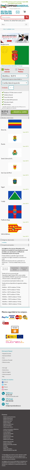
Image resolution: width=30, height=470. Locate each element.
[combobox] (15, 76)
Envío (3, 358)
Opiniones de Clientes (6, 355)
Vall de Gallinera (5, 234)
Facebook (6, 382)
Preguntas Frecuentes (6, 353)
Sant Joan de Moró (6, 173)
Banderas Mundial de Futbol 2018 (10, 450)
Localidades (9, 29)
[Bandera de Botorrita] (15, 124)
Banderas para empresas (8, 439)
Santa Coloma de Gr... (7, 158)
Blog (3, 376)
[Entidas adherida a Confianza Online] (15, 329)
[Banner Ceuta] (15, 38)
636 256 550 (6, 13)
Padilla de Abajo (5, 220)
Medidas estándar (7, 70)
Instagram (6, 389)
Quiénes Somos (5, 370)
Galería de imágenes (6, 372)
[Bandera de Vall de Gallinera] (15, 228)
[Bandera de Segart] (15, 181)
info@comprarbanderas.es (13, 406)
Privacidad (10, 360)
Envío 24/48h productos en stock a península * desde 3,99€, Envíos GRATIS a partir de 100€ (15, 2)
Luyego (3, 201)
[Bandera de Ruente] (15, 138)
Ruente (3, 144)
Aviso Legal (4, 367)
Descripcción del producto (5, 268)
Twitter (5, 384)
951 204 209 (6, 11)
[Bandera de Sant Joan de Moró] (15, 167)
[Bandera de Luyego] (15, 195)
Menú (3, 24)
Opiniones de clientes (24, 268)
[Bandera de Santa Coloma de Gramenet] (15, 152)
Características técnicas (14, 268)
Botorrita (3, 130)
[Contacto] (17, 12)
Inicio (5, 29)
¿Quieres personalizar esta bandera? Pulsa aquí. (12, 66)
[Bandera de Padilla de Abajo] (15, 211)
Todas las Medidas (21, 70)
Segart (3, 187)
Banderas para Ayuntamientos (9, 416)
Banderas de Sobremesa (8, 424)
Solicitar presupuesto (6, 374)
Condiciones (4, 360)
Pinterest (6, 387)
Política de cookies (6, 362)
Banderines (16, 429)
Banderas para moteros (8, 427)
